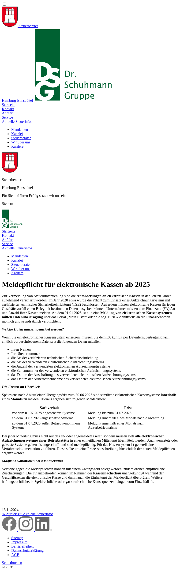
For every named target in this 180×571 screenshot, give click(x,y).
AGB (15, 555)
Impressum (19, 542)
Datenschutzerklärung (27, 550)
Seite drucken (12, 563)
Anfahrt (7, 113)
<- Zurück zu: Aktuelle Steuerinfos (27, 514)
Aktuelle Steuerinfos (17, 122)
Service (7, 117)
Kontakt (8, 109)
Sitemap (17, 538)
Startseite (8, 105)
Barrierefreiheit (22, 546)
